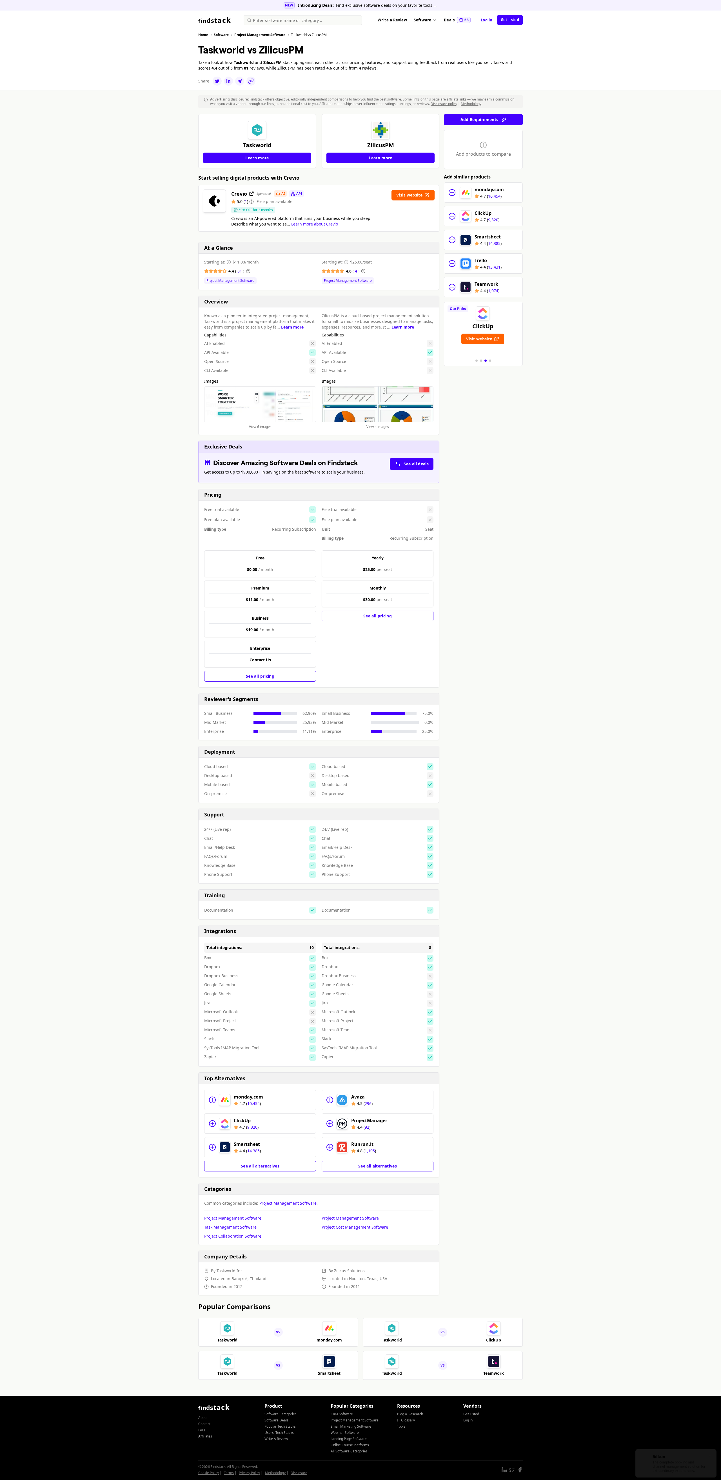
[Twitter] (217, 81)
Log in (487, 20)
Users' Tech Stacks (279, 1432)
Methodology (471, 103)
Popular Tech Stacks (280, 1426)
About (203, 1417)
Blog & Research (410, 1414)
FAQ (201, 1430)
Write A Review (276, 1438)
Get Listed (471, 1414)
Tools (401, 1426)
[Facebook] (520, 1470)
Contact (204, 1423)
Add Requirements (479, 119)
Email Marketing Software (351, 1426)
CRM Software (342, 1414)
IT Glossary (406, 1420)
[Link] (250, 81)
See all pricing (260, 676)
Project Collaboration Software (232, 1236)
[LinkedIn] (228, 81)
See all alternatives (260, 1166)
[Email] (239, 81)
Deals (456, 20)
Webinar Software (345, 1432)
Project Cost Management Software (355, 1227)
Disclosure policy (444, 103)
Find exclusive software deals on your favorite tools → (386, 5)
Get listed (510, 19)
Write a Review (392, 20)
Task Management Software (230, 1227)
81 (240, 271)
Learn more (292, 327)
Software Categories (280, 1414)
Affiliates (205, 1436)
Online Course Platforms (350, 1445)
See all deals (416, 463)
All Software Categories (349, 1451)
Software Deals (276, 1420)
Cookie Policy (208, 1472)
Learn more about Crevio (314, 224)
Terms (229, 1472)
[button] (476, 361)
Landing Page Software (349, 1438)
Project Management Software (230, 280)
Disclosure (299, 1472)
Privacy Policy (249, 1472)
